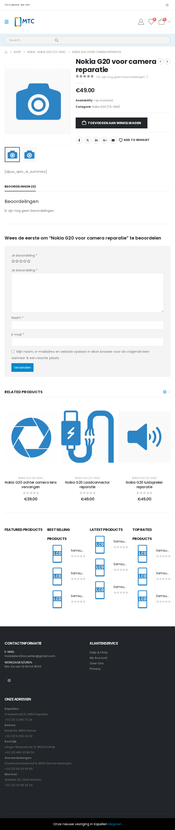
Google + (104, 140)
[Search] (56, 40)
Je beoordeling (24, 255)
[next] (167, 61)
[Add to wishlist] (50, 409)
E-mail (17, 334)
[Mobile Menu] (8, 22)
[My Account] (140, 22)
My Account (98, 658)
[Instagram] (167, 5)
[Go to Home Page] (6, 52)
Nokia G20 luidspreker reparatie (144, 484)
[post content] (31, 437)
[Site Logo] (24, 22)
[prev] (160, 61)
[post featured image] (56, 554)
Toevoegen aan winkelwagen (114, 123)
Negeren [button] (115, 824)
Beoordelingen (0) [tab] (20, 186)
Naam (17, 317)
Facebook (79, 140)
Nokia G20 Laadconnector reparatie (87, 484)
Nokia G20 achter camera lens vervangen (31, 484)
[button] (10, 101)
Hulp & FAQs (99, 652)
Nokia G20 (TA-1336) (106, 107)
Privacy (95, 669)
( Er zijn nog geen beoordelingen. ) (122, 77)
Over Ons (97, 663)
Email (113, 140)
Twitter (87, 140)
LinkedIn (96, 140)
